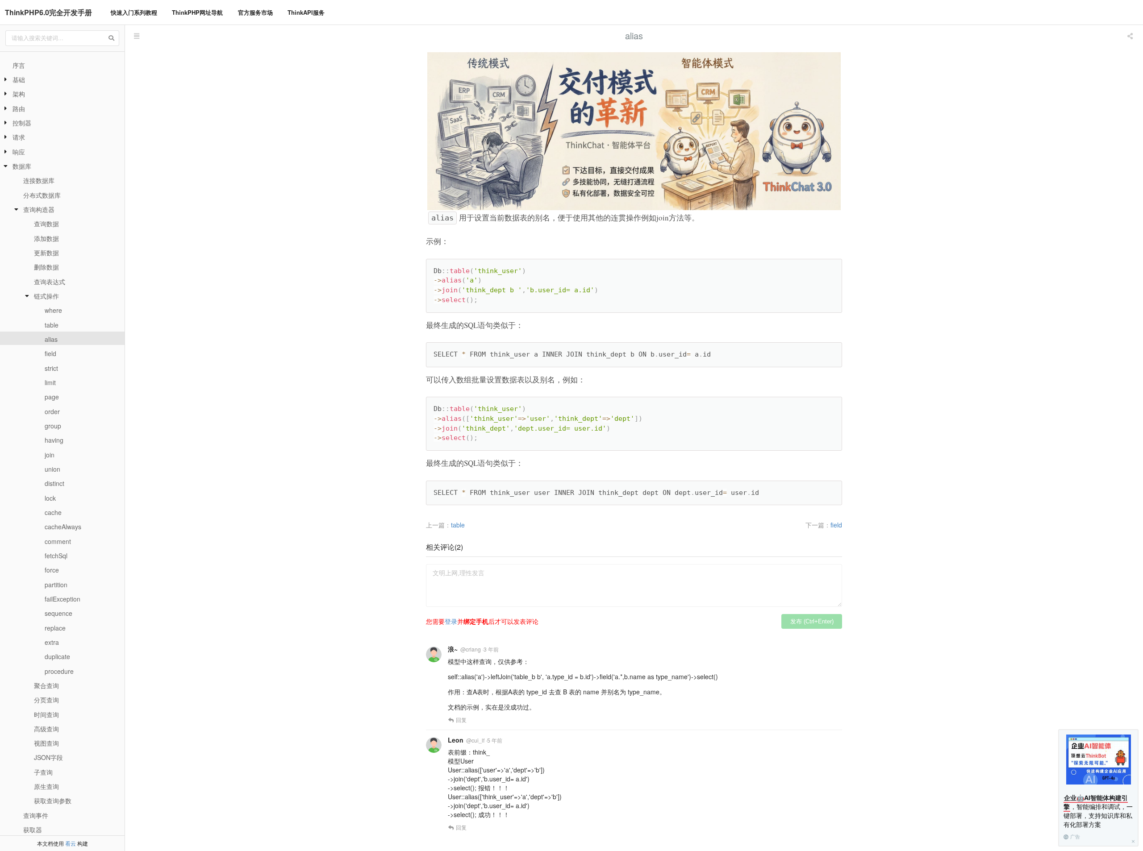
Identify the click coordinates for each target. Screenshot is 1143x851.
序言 (19, 65)
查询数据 (46, 223)
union (52, 469)
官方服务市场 (255, 12)
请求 (19, 137)
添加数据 (46, 238)
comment (58, 541)
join (49, 454)
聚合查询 (46, 685)
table (51, 324)
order (52, 411)
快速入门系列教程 (134, 12)
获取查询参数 (52, 800)
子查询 (43, 772)
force (52, 569)
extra (52, 642)
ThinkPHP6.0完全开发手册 (48, 12)
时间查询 (46, 714)
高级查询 (46, 728)
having (54, 440)
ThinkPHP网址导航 (197, 12)
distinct (54, 483)
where (53, 310)
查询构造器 (38, 209)
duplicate (57, 656)
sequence (58, 613)
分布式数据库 (42, 195)
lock (50, 498)
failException (62, 598)
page (52, 396)
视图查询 (46, 743)
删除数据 (46, 266)
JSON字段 (48, 757)
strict (51, 368)
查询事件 (35, 815)
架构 (19, 93)
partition (56, 584)
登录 (451, 621)
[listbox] (1131, 35)
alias (51, 339)
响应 (19, 151)
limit (50, 382)
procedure (59, 671)
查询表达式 (49, 281)
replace (55, 627)
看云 (70, 843)
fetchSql (56, 555)
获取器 (32, 829)
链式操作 (46, 295)
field (50, 353)
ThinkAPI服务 (306, 12)
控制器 (22, 122)
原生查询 (46, 786)
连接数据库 (38, 180)
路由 (19, 108)
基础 (19, 79)
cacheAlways (63, 526)
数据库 (22, 166)
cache (53, 512)
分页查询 (46, 699)
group (53, 425)
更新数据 (46, 252)
